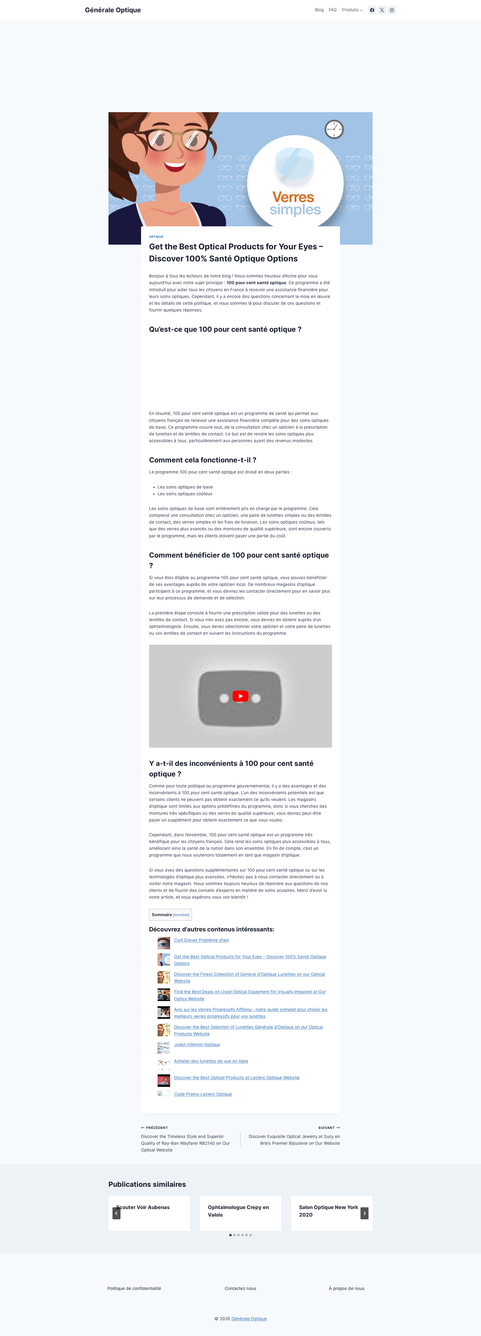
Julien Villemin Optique (197, 1044)
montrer (181, 915)
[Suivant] (364, 1213)
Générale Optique (249, 1318)
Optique (156, 237)
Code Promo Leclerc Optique (203, 1094)
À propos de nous (347, 1288)
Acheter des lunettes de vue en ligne (211, 1061)
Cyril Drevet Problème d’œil (201, 940)
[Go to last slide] (116, 1213)
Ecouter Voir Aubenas (143, 1207)
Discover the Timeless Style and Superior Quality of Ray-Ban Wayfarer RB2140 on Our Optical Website (185, 1139)
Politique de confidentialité (134, 1288)
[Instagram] (392, 10)
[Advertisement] (240, 75)
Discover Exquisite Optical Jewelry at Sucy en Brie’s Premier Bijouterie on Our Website (294, 1136)
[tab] (230, 1235)
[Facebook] (372, 10)
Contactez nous (240, 1288)
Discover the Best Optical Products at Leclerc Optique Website (237, 1077)
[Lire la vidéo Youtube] (240, 696)
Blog (319, 9)
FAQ (333, 9)
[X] (382, 10)
